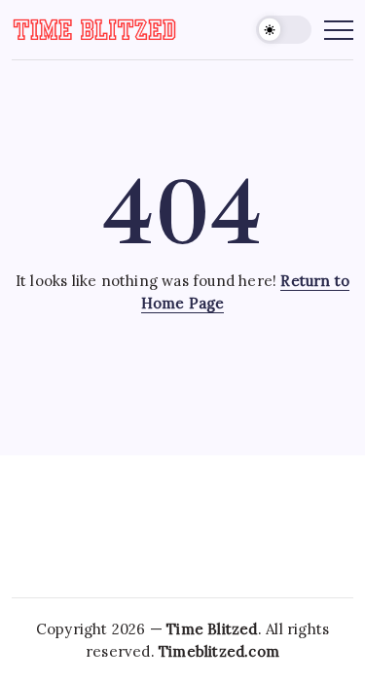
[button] (284, 30)
